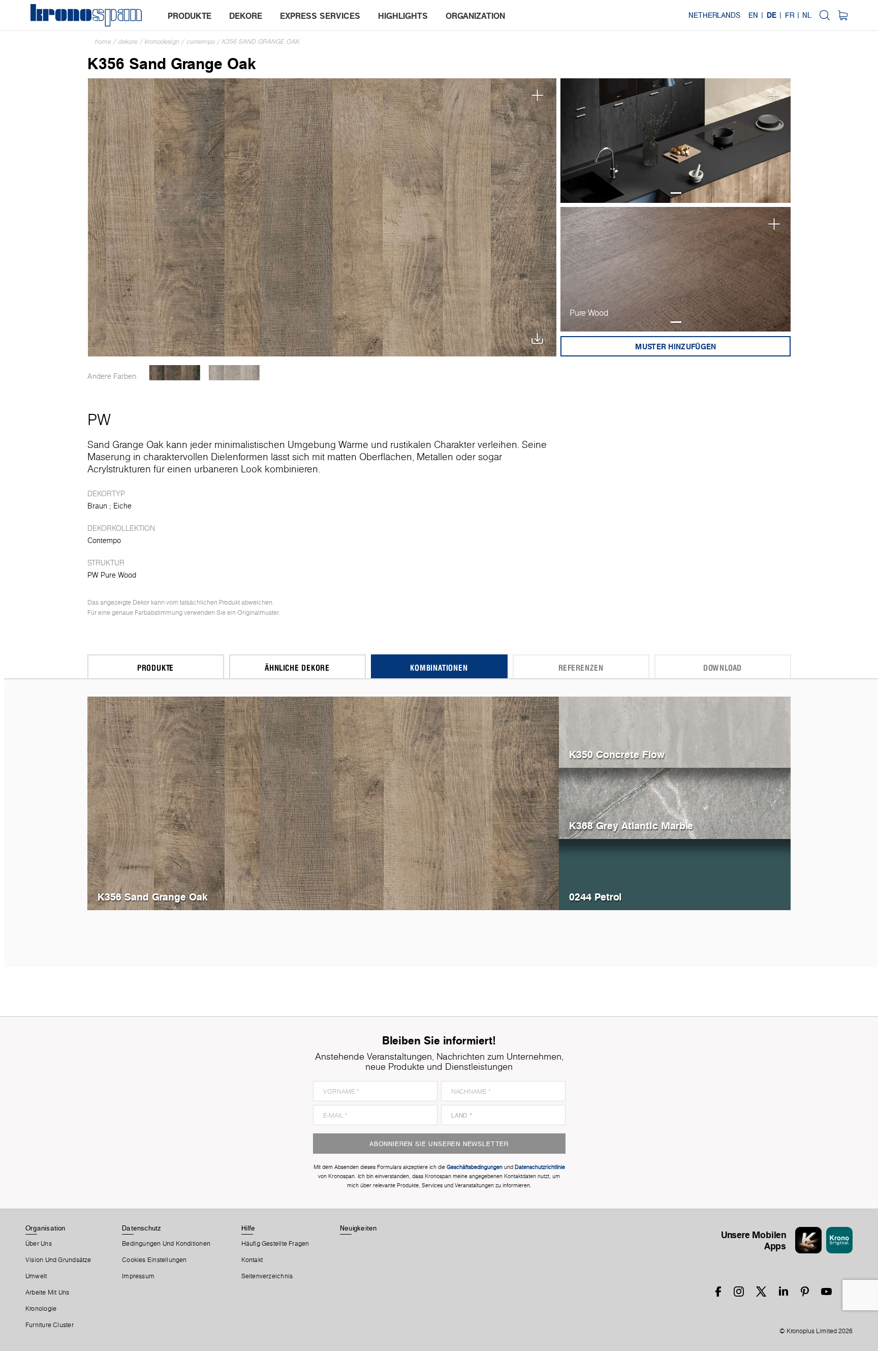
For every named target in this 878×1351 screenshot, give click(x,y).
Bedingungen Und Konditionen (166, 1244)
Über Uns (38, 1244)
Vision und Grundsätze (58, 1260)
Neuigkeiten (358, 1228)
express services (320, 16)
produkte (189, 16)
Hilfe (248, 1228)
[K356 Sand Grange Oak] (322, 216)
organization (475, 16)
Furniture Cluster (49, 1325)
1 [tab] (676, 193)
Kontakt (252, 1260)
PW (99, 419)
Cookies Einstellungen (154, 1260)
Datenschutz (141, 1228)
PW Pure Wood (111, 575)
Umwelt (36, 1276)
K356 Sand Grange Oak (261, 41)
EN (753, 15)
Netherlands (714, 15)
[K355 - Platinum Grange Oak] (234, 372)
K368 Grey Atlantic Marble (631, 825)
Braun (97, 506)
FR (789, 15)
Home (103, 41)
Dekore (128, 41)
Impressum (138, 1276)
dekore (245, 16)
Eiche (122, 506)
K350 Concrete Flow (617, 754)
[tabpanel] (675, 140)
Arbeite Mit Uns (47, 1292)
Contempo (200, 41)
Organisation (45, 1228)
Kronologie (40, 1309)
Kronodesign (162, 41)
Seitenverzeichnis (267, 1276)
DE (771, 15)
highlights (403, 16)
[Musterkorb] (843, 15)
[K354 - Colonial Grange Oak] (175, 372)
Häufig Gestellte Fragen (275, 1244)
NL (806, 15)
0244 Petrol (595, 896)
